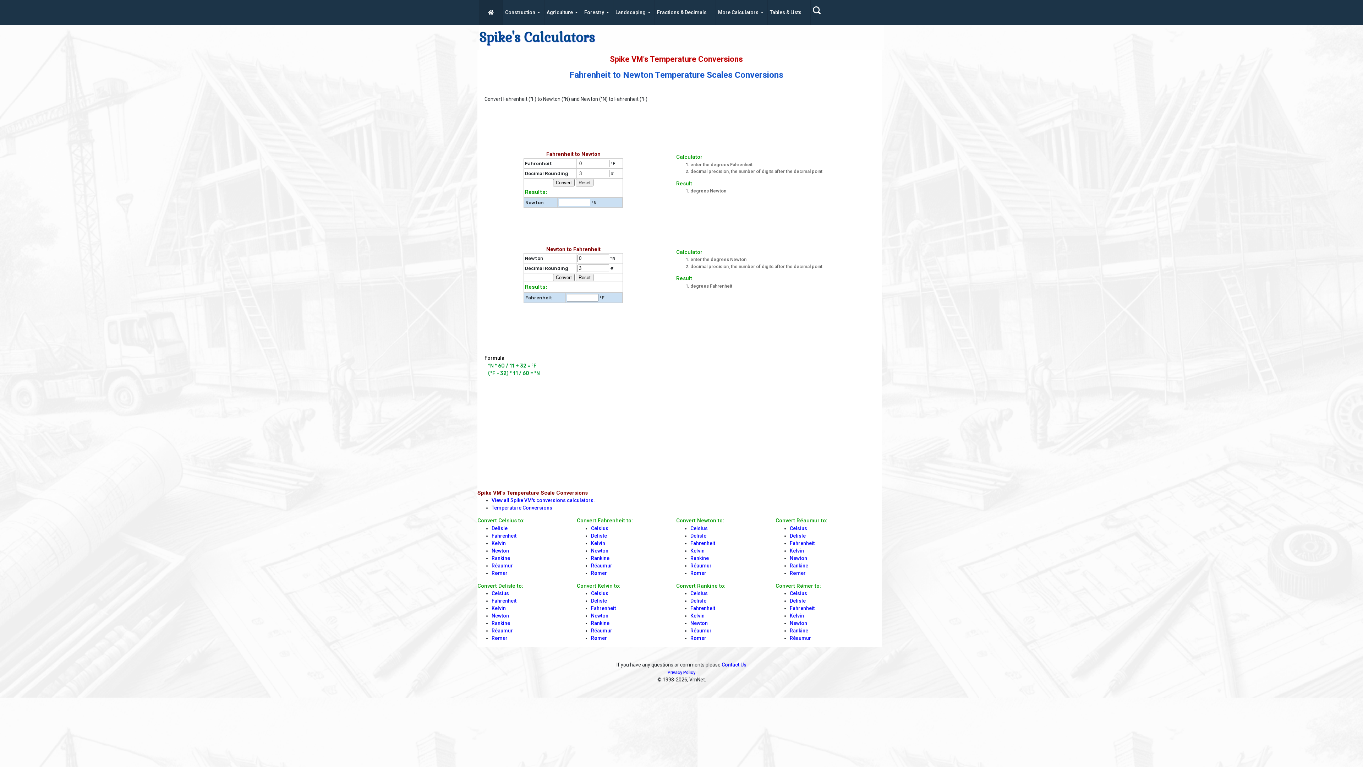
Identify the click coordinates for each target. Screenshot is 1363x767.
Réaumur (502, 566)
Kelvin (499, 543)
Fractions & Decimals (682, 12)
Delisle (500, 528)
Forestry (594, 12)
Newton (500, 551)
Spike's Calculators (537, 37)
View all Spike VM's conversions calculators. (543, 500)
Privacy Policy (681, 672)
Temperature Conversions (522, 508)
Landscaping (630, 12)
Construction (520, 12)
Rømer (500, 573)
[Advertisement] (657, 130)
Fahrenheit (504, 536)
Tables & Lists (785, 12)
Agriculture (560, 12)
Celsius (500, 593)
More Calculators (738, 12)
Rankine (501, 558)
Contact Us (734, 665)
